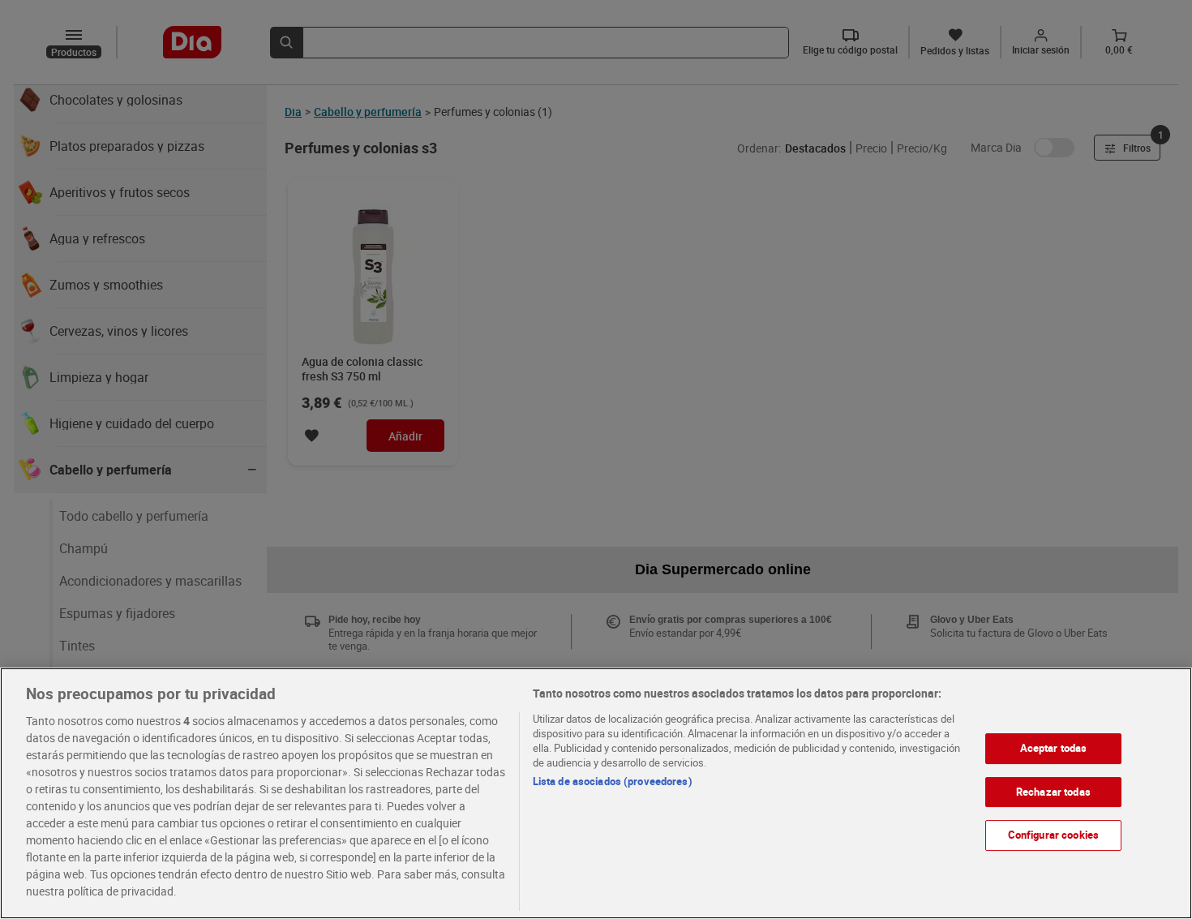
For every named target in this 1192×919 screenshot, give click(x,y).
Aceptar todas (1053, 748)
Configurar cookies (1053, 834)
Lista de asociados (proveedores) (612, 781)
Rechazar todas (1053, 791)
